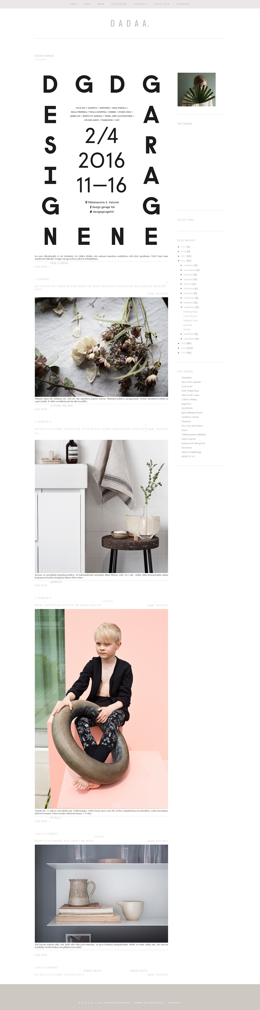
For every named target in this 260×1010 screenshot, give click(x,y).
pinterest (141, 3)
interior (70, 974)
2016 (184, 261)
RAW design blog (190, 391)
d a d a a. (130, 23)
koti (80, 974)
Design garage (44, 55)
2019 (184, 247)
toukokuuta (189, 298)
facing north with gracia (193, 443)
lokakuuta (189, 275)
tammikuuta (189, 339)
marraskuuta (190, 270)
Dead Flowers (59, 263)
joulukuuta (189, 265)
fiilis (50, 974)
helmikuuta (189, 334)
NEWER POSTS (93, 970)
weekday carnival (190, 417)
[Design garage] (101, 254)
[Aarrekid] (101, 808)
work (101, 3)
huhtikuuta (189, 303)
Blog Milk (157, 1003)
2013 (184, 353)
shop (87, 3)
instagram (119, 3)
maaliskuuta (190, 307)
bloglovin (162, 3)
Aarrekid (56, 582)
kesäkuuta (189, 293)
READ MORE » (42, 955)
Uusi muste (187, 448)
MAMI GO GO (188, 456)
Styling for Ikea (61, 405)
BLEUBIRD (187, 408)
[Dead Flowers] (101, 396)
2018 (184, 251)
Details (55, 817)
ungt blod (186, 404)
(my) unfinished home (192, 413)
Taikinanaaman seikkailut (194, 435)
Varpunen (186, 421)
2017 (184, 256)
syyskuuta (189, 279)
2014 (184, 348)
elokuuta (188, 284)
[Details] (101, 942)
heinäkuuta (189, 289)
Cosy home (187, 386)
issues (184, 430)
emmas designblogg (191, 452)
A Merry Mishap (189, 400)
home (73, 3)
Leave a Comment (47, 967)
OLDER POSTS (139, 970)
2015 (184, 343)
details (40, 974)
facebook (183, 3)
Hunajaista (187, 378)
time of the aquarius (191, 382)
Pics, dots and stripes (192, 426)
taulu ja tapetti (189, 439)
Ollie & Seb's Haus (190, 395)
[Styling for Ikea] (101, 572)
